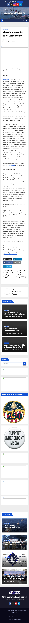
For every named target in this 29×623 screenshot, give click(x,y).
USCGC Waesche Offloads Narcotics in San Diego (14, 314)
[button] (24, 20)
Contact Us (20, 616)
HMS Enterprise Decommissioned (11, 330)
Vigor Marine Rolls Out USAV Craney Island (13, 544)
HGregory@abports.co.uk (10, 254)
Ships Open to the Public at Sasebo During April (14, 346)
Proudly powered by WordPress (10, 610)
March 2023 (5, 29)
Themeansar (14, 612)
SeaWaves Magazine (14, 13)
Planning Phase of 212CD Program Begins (14, 578)
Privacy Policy (10, 616)
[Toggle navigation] (13, 20)
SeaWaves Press (14, 40)
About (15, 616)
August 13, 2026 (9, 530)
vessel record (11, 165)
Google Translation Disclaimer (14, 619)
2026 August (6, 523)
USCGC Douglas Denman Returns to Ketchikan (12, 527)
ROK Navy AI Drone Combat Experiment (12, 561)
